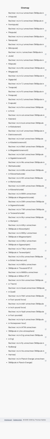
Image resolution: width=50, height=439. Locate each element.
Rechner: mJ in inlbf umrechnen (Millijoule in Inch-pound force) (26, 306)
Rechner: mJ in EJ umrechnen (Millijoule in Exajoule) (26, 101)
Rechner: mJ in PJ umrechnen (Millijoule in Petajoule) (26, 93)
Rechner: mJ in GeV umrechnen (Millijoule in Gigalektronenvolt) (25, 156)
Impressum (8, 420)
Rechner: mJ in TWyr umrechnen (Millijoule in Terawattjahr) (22, 251)
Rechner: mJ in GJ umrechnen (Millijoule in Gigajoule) (26, 78)
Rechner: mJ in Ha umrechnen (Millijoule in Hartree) (26, 353)
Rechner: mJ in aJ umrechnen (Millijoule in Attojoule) (26, 15)
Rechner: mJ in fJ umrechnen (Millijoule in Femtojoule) (25, 23)
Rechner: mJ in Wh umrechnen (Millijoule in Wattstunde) (25, 180)
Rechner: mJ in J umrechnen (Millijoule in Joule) (25, 54)
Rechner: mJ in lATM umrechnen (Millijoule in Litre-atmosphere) (22, 329)
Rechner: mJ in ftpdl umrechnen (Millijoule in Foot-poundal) (26, 313)
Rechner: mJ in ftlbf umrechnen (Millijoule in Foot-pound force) (26, 298)
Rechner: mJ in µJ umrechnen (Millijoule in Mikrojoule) (26, 46)
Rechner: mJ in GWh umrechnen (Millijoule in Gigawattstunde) (26, 203)
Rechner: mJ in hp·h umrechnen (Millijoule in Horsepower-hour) (26, 321)
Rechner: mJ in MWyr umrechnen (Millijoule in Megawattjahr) (22, 235)
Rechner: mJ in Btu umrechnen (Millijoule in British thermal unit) (25, 258)
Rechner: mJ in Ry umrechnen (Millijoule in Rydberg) (26, 345)
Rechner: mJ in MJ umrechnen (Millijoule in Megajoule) (26, 70)
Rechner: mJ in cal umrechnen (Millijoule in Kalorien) (26, 117)
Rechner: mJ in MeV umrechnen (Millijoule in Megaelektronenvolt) (26, 148)
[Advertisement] (25, 394)
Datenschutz (17, 420)
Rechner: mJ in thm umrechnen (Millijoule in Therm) (25, 282)
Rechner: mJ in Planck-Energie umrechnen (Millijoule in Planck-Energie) (26, 361)
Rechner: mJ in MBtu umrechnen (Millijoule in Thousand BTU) (22, 266)
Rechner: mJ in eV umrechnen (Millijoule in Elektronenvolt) (26, 133)
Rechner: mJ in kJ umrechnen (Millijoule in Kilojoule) (26, 62)
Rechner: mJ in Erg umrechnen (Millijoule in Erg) (25, 337)
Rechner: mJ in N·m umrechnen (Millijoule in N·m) (25, 109)
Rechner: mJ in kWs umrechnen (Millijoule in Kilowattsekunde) (26, 172)
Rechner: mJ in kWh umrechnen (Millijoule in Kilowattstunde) (26, 188)
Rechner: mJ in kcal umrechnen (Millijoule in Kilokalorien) (25, 125)
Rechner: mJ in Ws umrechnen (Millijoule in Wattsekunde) (26, 164)
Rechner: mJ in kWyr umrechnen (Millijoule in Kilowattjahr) (22, 227)
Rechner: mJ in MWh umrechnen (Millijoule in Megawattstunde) (22, 196)
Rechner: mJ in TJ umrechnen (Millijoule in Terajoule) (26, 86)
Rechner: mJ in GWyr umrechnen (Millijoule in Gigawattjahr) (22, 243)
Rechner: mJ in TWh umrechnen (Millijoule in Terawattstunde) (26, 211)
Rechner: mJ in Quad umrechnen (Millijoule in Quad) (26, 290)
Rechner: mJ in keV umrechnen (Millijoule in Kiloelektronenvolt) (25, 141)
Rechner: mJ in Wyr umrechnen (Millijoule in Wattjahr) (25, 219)
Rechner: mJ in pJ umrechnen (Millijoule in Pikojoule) (26, 31)
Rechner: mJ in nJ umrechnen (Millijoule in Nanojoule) (26, 38)
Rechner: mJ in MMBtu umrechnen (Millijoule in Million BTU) (23, 274)
